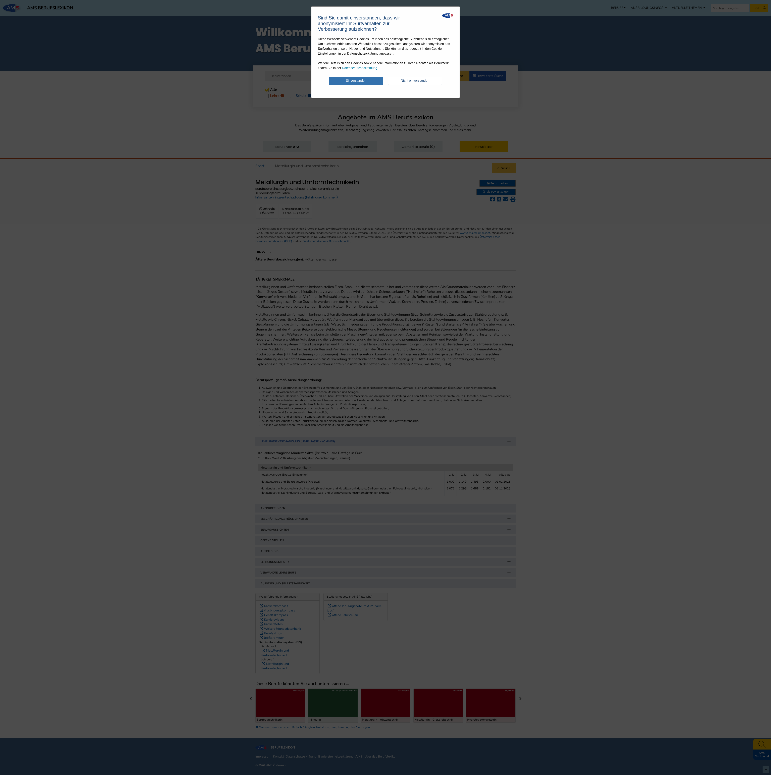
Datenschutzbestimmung (359, 68)
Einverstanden (356, 80)
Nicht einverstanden (415, 80)
